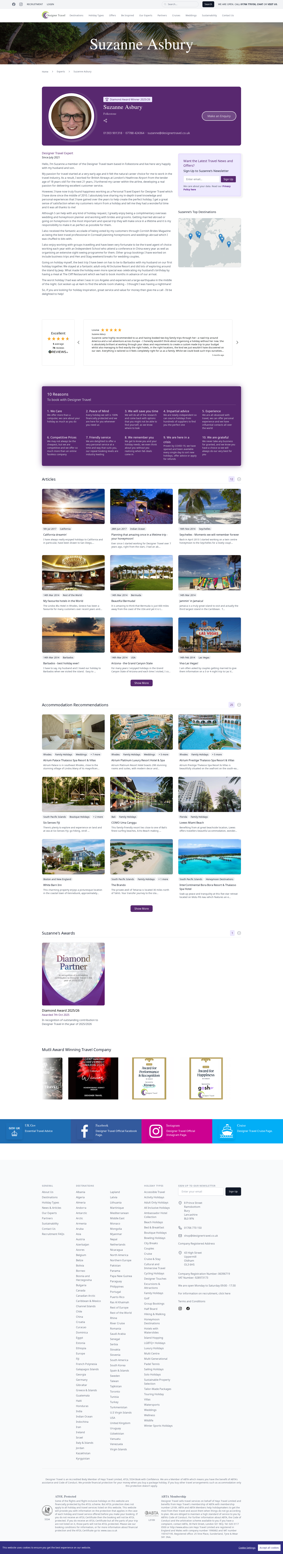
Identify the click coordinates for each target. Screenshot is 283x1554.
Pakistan (115, 1265)
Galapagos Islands (87, 1369)
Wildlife (148, 1420)
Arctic (79, 1218)
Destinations (76, 15)
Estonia (80, 1343)
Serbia (114, 1344)
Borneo (80, 1271)
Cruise (148, 1254)
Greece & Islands (86, 1390)
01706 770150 (248, 4)
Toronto (115, 1391)
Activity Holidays (154, 1197)
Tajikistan (116, 1386)
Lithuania (116, 1202)
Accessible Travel (154, 1192)
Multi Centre (152, 1353)
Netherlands (117, 1244)
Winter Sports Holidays (158, 1425)
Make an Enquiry (219, 116)
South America (119, 1360)
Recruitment (35, 4)
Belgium (81, 1255)
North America (119, 1255)
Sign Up (228, 179)
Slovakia (115, 1349)
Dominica (82, 1332)
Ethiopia (81, 1348)
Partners (162, 15)
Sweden (115, 1376)
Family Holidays (153, 1293)
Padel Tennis (152, 1364)
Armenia (81, 1223)
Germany (81, 1380)
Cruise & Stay (152, 1259)
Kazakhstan (83, 1453)
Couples (149, 1248)
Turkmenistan (118, 1407)
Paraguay (116, 1281)
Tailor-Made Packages (157, 1389)
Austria (80, 1239)
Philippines (117, 1286)
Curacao (81, 1327)
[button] (229, 244)
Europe (80, 1353)
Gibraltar (81, 1385)
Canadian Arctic (85, 1296)
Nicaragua (116, 1250)
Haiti (79, 1401)
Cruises (176, 15)
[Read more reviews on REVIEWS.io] (58, 352)
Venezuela (116, 1444)
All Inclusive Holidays (157, 1208)
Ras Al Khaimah (119, 1302)
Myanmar (116, 1234)
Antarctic (81, 1213)
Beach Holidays (153, 1222)
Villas (147, 1399)
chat (260, 4)
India (79, 1411)
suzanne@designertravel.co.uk (169, 133)
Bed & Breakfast (154, 1227)
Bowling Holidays (154, 1238)
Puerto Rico (117, 1297)
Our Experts (145, 15)
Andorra (81, 1208)
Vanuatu (115, 1439)
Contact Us (228, 15)
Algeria (80, 1197)
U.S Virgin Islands (121, 1412)
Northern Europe (120, 1260)
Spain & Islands (119, 1370)
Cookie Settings (247, 1547)
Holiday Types (96, 15)
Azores (80, 1250)
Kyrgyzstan (83, 1458)
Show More (141, 683)
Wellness (149, 1415)
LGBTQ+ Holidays (154, 1343)
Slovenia (115, 1355)
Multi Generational (155, 1359)
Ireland (80, 1432)
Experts (61, 71)
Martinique (117, 1208)
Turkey (114, 1402)
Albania (80, 1192)
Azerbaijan (82, 1244)
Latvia (113, 1197)
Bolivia (80, 1265)
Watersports (152, 1404)
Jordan (80, 1448)
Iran (78, 1427)
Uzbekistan (117, 1433)
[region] (141, 1547)
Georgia (81, 1374)
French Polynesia (86, 1364)
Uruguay (115, 1428)
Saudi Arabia (118, 1334)
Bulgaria (81, 1285)
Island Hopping (153, 1338)
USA (112, 1418)
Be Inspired (127, 15)
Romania (115, 1328)
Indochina (82, 1422)
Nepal (113, 1239)
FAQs (61, 1234)
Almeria (80, 1202)
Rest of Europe (119, 1307)
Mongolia (116, 1229)
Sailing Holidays (154, 1369)
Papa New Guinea (121, 1276)
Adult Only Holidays (156, 1202)
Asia (78, 1234)
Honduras (82, 1406)
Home (45, 71)
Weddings (191, 15)
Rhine (113, 1318)
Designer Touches (155, 1278)
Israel (79, 1437)
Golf (146, 1298)
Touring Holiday (154, 1394)
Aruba (80, 1229)
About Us (47, 1192)
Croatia (80, 1322)
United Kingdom (120, 1423)
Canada (80, 1290)
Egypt (79, 1338)
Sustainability (209, 15)
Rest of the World (121, 1313)
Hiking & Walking (154, 1314)
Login (50, 4)
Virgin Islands (118, 1449)
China (79, 1317)
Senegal (115, 1339)
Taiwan (114, 1381)
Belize (79, 1260)
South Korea (117, 1365)
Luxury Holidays (154, 1348)
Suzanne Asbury (82, 71)
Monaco (115, 1223)
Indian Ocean (84, 1416)
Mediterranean (119, 1213)
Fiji (77, 1359)
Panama (115, 1271)
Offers (112, 15)
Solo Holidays (152, 1374)
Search (208, 4)
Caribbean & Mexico (88, 1301)
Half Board (150, 1309)
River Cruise (117, 1323)
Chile (79, 1311)
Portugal (115, 1292)
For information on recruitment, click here (204, 1293)
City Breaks (151, 1243)
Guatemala (83, 1395)
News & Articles (51, 1208)
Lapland (115, 1192)
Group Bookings (154, 1303)
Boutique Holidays (155, 1233)
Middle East (117, 1218)
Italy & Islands (84, 1443)
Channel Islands (86, 1306)
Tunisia (114, 1397)
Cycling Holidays (154, 1273)
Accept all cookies (269, 1547)
